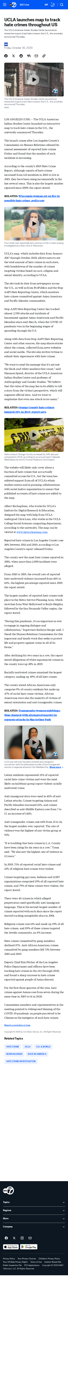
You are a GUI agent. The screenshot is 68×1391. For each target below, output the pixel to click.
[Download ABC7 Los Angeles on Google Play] (28, 1246)
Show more (55, 767)
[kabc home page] (8, 1190)
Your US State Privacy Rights (15, 1262)
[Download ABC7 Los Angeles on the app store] (11, 1246)
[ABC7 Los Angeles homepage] (12, 4)
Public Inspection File (12, 1265)
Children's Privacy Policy (49, 1259)
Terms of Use (36, 1262)
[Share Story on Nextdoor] (29, 56)
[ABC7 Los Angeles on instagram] (22, 1238)
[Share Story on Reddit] (21, 56)
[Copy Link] (44, 56)
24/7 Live (24, 4)
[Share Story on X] (13, 56)
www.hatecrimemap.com (32, 532)
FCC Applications (31, 1265)
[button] (4, 4)
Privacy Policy (9, 1259)
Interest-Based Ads (52, 1262)
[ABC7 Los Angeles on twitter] (14, 1238)
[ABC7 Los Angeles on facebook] (6, 1238)
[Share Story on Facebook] (6, 56)
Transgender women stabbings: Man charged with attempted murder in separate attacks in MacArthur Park (32, 715)
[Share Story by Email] (36, 56)
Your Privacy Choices (27, 1259)
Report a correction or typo (17, 1025)
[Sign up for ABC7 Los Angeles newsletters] (30, 1238)
